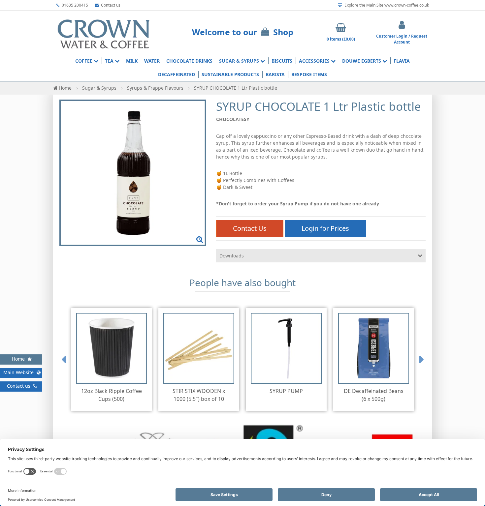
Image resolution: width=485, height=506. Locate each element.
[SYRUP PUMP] (286, 348)
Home (65, 88)
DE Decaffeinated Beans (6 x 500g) (374, 394)
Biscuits (282, 61)
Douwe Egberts (362, 61)
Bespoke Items (309, 74)
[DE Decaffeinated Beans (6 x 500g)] (373, 348)
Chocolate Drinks (189, 61)
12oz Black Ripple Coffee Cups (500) (111, 394)
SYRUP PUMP (286, 391)
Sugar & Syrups (239, 61)
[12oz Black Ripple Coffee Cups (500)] (111, 348)
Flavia (402, 61)
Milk (132, 61)
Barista (275, 74)
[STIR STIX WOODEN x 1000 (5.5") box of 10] (198, 348)
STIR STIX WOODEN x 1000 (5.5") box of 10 (199, 394)
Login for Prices (325, 228)
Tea (110, 61)
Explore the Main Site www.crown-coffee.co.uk (386, 5)
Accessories (315, 61)
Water (152, 61)
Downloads (231, 256)
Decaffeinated (176, 74)
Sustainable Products (230, 74)
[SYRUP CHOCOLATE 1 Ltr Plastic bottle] (132, 173)
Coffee (84, 61)
